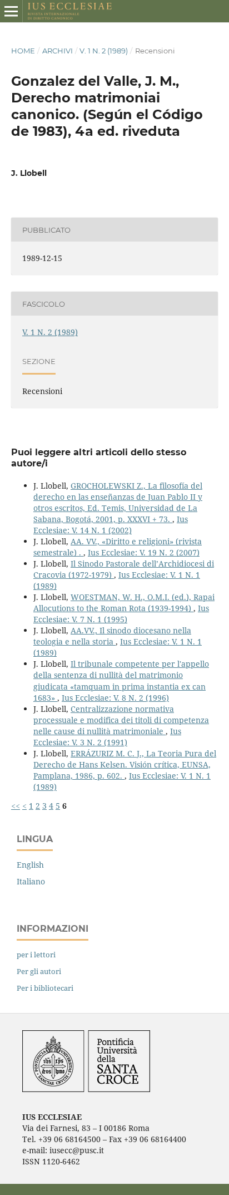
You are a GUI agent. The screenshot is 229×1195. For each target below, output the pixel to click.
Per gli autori (39, 971)
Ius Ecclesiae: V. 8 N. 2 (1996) (115, 697)
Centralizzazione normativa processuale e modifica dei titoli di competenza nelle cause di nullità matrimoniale (121, 720)
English (30, 864)
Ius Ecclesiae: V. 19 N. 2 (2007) (144, 552)
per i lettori (36, 955)
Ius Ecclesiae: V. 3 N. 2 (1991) (107, 737)
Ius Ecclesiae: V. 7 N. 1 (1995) (121, 613)
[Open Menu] (11, 11)
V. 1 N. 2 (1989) (103, 50)
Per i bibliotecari (45, 988)
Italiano (31, 881)
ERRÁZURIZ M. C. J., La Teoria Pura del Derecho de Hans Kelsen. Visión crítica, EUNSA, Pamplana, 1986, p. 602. (124, 764)
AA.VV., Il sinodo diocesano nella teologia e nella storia (112, 636)
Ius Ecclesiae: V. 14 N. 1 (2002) (110, 524)
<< (15, 805)
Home (23, 50)
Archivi (57, 50)
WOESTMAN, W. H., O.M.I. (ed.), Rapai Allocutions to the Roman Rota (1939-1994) (124, 602)
